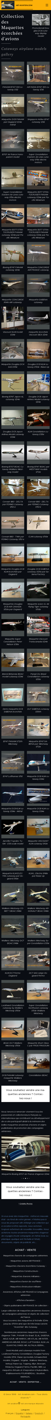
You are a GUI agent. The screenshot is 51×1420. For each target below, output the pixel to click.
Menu (47, 5)
